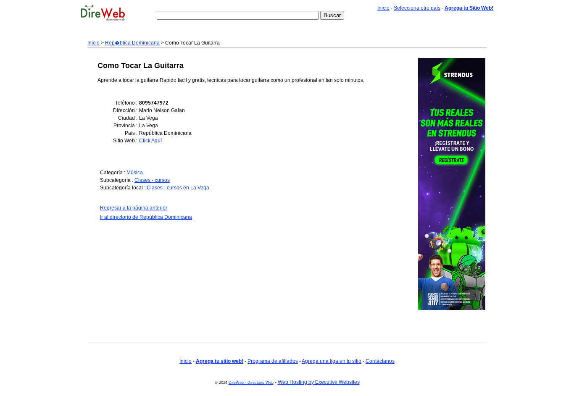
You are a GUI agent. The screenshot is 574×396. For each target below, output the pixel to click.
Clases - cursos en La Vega (178, 188)
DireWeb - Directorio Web (251, 382)
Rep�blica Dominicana (132, 43)
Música (134, 173)
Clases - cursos (152, 180)
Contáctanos (380, 361)
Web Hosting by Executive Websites (319, 382)
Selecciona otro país (417, 8)
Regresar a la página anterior (133, 208)
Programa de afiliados (273, 361)
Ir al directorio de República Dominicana (146, 217)
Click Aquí (150, 141)
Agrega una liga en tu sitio (331, 361)
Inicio (383, 8)
